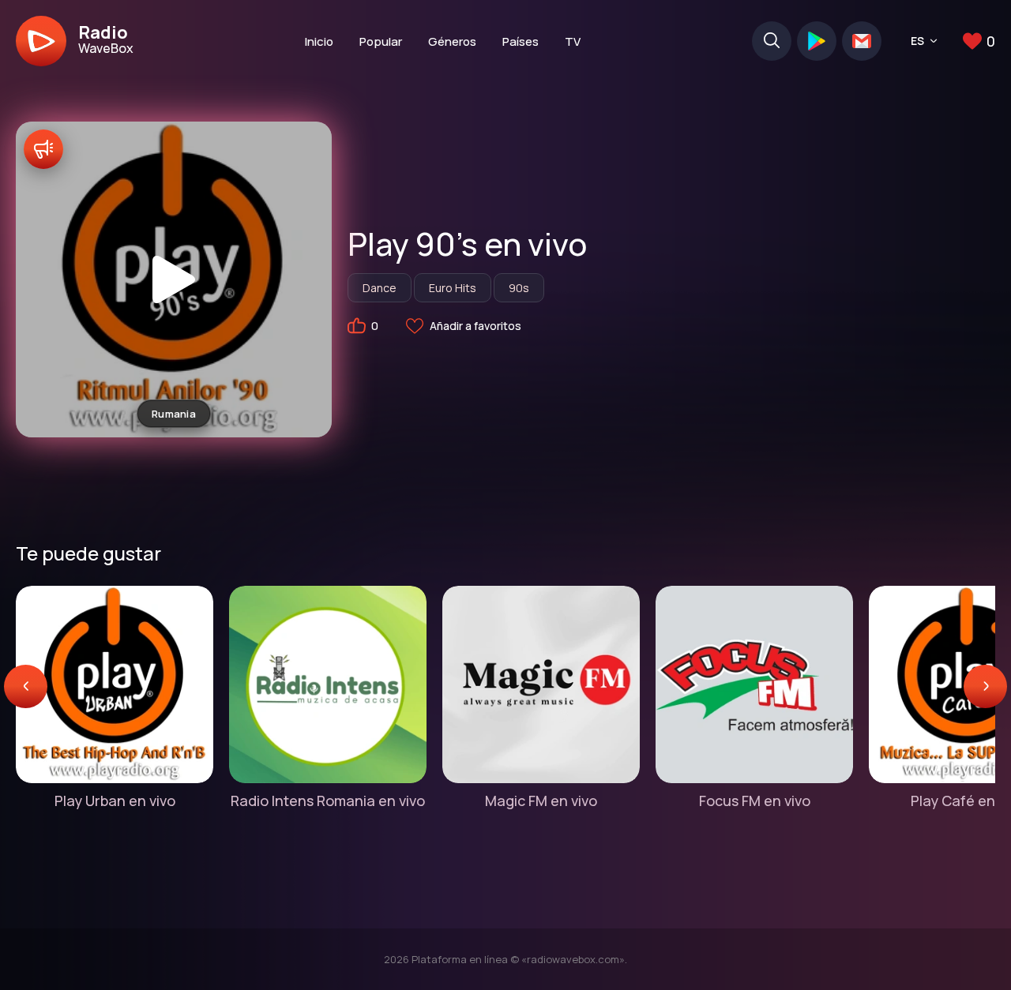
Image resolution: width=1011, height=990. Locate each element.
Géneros (452, 41)
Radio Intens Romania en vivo (328, 800)
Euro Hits (452, 287)
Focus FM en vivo (754, 800)
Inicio (319, 41)
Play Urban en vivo (114, 800)
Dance (380, 287)
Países (520, 41)
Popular (380, 41)
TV (573, 41)
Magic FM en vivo (541, 800)
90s (519, 287)
